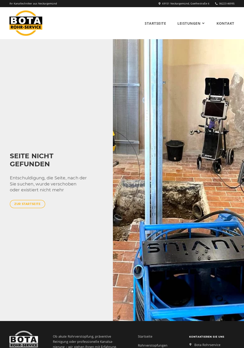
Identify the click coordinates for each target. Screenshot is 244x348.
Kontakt (225, 23)
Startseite (155, 23)
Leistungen (188, 23)
